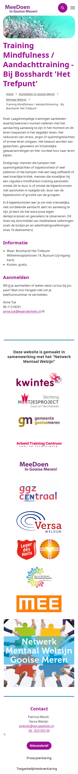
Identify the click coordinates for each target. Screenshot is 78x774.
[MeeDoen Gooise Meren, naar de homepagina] (21, 9)
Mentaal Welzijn (16, 99)
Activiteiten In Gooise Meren (37, 94)
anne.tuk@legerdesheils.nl (22, 311)
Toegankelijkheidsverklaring (37, 769)
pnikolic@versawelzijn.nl (36, 726)
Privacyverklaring (39, 758)
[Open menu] (72, 7)
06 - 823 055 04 (39, 730)
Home (9, 94)
